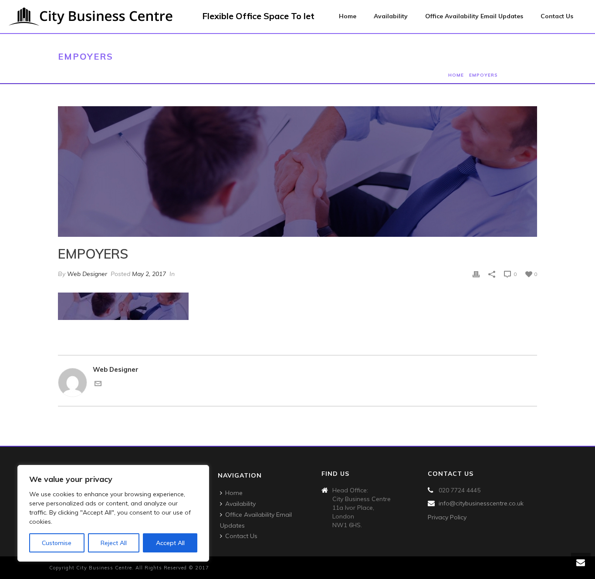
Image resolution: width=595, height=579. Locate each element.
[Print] (476, 274)
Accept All (170, 543)
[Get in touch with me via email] (98, 384)
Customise (56, 543)
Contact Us (557, 16)
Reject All (114, 543)
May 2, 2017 (149, 274)
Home (347, 16)
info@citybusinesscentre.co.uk (481, 503)
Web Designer (87, 274)
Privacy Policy (447, 517)
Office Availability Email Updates (474, 16)
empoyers (483, 75)
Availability (391, 16)
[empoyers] (297, 171)
